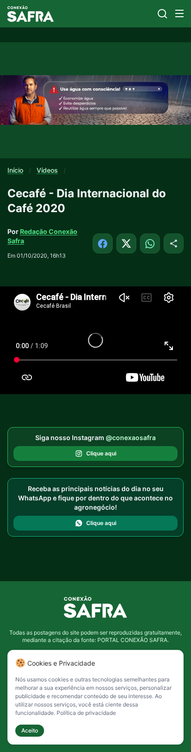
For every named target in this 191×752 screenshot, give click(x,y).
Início (15, 170)
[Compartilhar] (174, 243)
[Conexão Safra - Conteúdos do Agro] (30, 14)
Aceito (29, 730)
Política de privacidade (86, 712)
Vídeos (47, 170)
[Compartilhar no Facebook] (103, 243)
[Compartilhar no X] (126, 243)
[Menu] (179, 13)
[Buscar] (162, 13)
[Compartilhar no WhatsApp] (150, 243)
